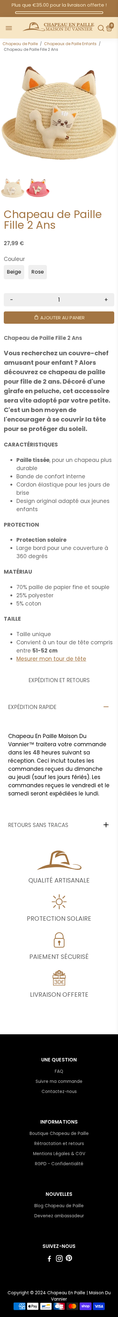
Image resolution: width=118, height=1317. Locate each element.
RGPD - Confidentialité (59, 1164)
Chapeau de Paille (20, 43)
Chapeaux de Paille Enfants (70, 43)
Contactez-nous (59, 1092)
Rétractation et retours (59, 1144)
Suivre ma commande (59, 1081)
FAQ (59, 1071)
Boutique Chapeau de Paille (59, 1134)
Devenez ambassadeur (59, 1216)
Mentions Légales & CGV (59, 1154)
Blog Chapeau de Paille (59, 1206)
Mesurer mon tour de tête (51, 659)
